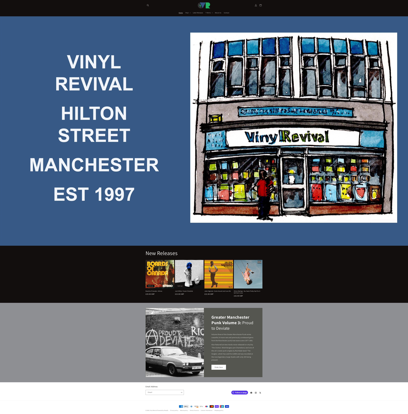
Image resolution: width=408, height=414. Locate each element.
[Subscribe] (181, 392)
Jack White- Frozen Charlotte (184, 291)
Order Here (219, 367)
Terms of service (194, 410)
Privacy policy (174, 410)
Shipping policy (219, 410)
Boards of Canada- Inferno (154, 291)
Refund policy (184, 410)
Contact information (206, 410)
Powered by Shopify (162, 410)
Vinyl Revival (153, 410)
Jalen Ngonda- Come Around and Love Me (217, 291)
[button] (148, 5)
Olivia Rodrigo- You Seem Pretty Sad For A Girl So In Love (247, 292)
